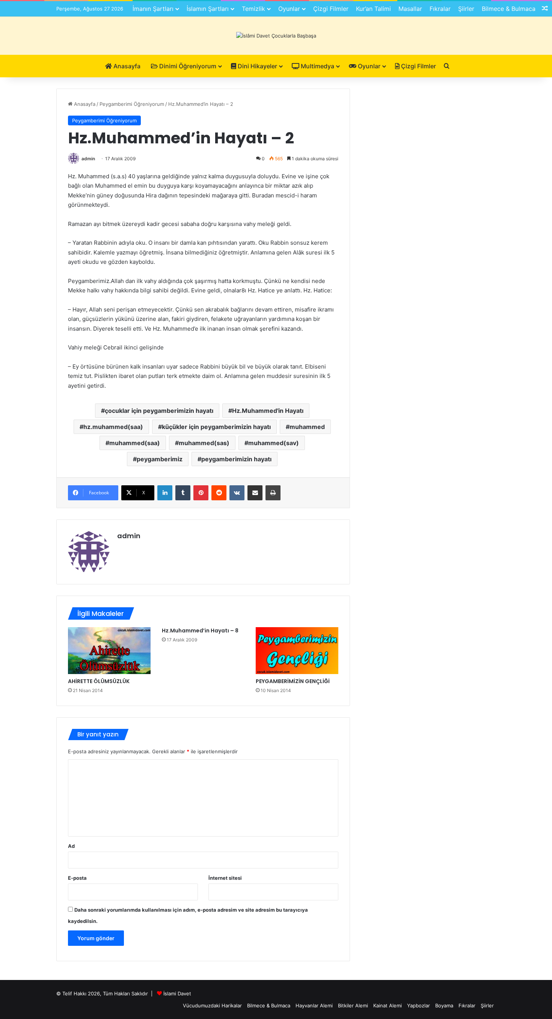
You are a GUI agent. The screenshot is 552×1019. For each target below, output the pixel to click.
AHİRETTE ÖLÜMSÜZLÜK (99, 681)
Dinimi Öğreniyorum (187, 66)
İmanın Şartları (153, 8)
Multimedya (316, 66)
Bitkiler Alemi (353, 1005)
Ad (71, 846)
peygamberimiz (159, 459)
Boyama (444, 1005)
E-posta (77, 878)
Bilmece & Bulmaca (508, 8)
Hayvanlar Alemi (314, 1005)
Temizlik (253, 8)
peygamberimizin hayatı (236, 459)
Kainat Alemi (387, 1005)
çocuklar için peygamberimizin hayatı (159, 410)
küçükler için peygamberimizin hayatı (216, 426)
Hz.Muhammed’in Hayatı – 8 (200, 630)
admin (88, 158)
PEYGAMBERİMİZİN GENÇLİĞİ (293, 681)
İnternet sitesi (225, 878)
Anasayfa (126, 66)
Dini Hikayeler (256, 66)
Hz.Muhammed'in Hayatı (267, 410)
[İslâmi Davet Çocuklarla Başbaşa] (276, 36)
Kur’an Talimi (373, 8)
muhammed (307, 426)
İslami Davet (177, 993)
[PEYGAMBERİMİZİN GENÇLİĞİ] (297, 650)
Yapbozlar (418, 1005)
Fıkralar (440, 8)
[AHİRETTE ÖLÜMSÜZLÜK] (109, 650)
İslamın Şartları (208, 8)
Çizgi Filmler (330, 8)
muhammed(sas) (204, 443)
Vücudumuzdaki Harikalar (212, 1005)
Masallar (410, 8)
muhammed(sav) (273, 443)
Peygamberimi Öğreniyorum (132, 104)
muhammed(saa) (134, 443)
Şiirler (466, 8)
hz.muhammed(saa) (113, 426)
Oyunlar (289, 8)
